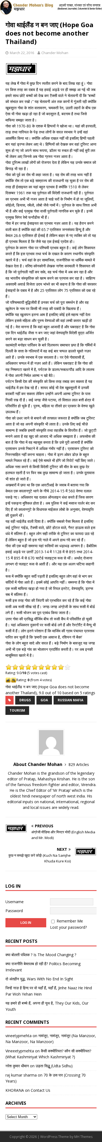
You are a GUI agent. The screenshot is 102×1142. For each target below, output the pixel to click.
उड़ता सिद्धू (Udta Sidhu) (54, 1065)
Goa (44, 700)
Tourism (17, 710)
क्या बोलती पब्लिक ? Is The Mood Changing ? (40, 954)
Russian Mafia (70, 700)
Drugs (25, 700)
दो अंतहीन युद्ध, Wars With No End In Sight (39, 978)
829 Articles (79, 764)
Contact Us (40, 1090)
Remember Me (70, 921)
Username (14, 901)
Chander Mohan (54, 52)
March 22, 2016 (22, 52)
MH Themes (83, 1136)
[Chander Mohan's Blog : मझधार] (51, 11)
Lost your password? (68, 927)
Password (14, 910)
